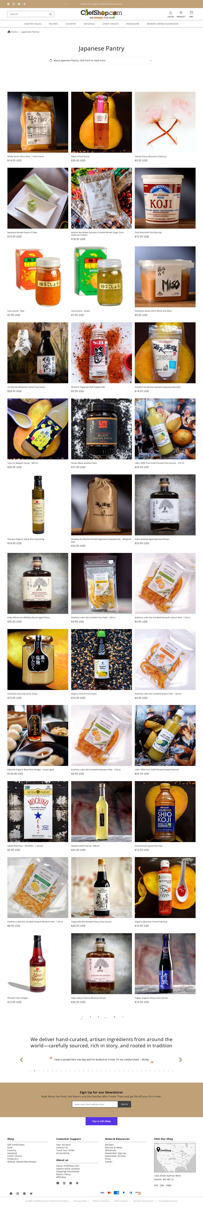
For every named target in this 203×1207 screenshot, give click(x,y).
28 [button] (150, 1071)
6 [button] (52, 1071)
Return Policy (63, 1174)
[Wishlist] (181, 12)
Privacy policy (80, 1202)
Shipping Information (67, 1172)
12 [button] (79, 1071)
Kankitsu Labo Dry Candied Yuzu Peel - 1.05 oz (93, 614)
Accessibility (63, 1153)
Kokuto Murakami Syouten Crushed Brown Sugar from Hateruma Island (97, 230)
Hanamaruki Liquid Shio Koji (148, 843)
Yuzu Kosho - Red (15, 308)
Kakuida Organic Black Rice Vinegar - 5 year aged (30, 766)
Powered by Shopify (58, 1201)
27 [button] (146, 1071)
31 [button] (163, 1071)
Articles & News (113, 1148)
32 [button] (168, 1071)
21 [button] (119, 1071)
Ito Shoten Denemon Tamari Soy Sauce (26, 384)
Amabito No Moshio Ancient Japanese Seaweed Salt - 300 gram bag (101, 537)
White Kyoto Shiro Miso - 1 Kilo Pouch (25, 153)
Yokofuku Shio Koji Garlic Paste (22, 691)
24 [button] (132, 1071)
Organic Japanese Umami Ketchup (151, 919)
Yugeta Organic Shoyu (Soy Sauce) (151, 995)
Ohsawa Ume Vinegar (17, 995)
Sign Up (124, 1105)
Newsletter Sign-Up (115, 1153)
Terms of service (101, 1202)
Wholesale (110, 1151)
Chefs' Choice (14, 1156)
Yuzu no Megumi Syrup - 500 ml (22, 460)
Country (11, 1151)
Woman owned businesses (21, 1162)
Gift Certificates (15, 1145)
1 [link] (82, 1014)
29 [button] (155, 1071)
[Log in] (170, 12)
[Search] (50, 14)
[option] (101, 1059)
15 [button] (92, 1071)
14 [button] (88, 1071)
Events (108, 1162)
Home (14, 31)
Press (108, 1159)
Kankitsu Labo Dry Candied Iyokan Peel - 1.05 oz (158, 691)
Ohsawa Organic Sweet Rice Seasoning (25, 536)
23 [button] (128, 1071)
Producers (12, 1159)
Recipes (109, 1145)
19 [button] (110, 1071)
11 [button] (74, 1071)
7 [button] (56, 1071)
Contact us (62, 1148)
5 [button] (48, 1071)
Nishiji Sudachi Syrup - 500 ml (85, 843)
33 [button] (172, 1071)
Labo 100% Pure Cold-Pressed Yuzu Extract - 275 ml (159, 460)
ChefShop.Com (41, 1201)
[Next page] (121, 1014)
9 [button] (65, 1071)
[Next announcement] (138, 4)
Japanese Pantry (30, 31)
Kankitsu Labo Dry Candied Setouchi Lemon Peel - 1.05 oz (162, 614)
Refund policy (121, 1202)
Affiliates (61, 1177)
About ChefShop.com (67, 1166)
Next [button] (180, 1057)
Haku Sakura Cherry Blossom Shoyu (88, 995)
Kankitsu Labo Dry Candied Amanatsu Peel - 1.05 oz (96, 766)
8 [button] (61, 1071)
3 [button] (39, 1071)
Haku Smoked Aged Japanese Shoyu (152, 536)
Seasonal (12, 1153)
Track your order (65, 1151)
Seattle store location (68, 1169)
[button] (101, 57)
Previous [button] (21, 1057)
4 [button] (43, 1071)
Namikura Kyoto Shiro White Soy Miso (153, 308)
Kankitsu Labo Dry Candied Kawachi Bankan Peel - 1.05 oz (35, 919)
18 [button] (105, 1071)
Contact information (143, 1202)
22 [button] (123, 1071)
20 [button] (114, 1071)
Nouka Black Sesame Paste (84, 460)
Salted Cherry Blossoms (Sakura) (150, 153)
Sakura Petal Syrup (80, 153)
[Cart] (191, 12)
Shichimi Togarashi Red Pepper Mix (88, 384)
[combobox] (30, 14)
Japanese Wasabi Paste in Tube (22, 229)
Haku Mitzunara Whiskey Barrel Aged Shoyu (28, 614)
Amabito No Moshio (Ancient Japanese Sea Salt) (158, 384)
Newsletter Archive (115, 1156)
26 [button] (141, 1071)
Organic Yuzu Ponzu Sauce (84, 691)
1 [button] (30, 1071)
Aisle (10, 1148)
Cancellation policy (168, 1202)
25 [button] (137, 1071)
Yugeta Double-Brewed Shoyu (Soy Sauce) (91, 919)
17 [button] (101, 1071)
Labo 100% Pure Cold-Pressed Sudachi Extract (157, 766)
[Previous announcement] (65, 4)
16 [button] (97, 1071)
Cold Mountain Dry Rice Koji (148, 229)
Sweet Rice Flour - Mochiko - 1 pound (25, 843)
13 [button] (83, 1071)
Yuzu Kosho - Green (80, 308)
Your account (63, 1145)
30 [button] (159, 1071)
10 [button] (70, 1071)
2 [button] (34, 1071)
